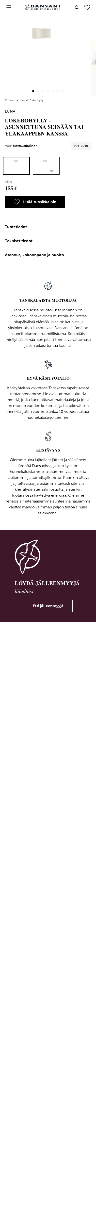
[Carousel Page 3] (43, 91)
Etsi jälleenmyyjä (48, 606)
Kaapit (24, 100)
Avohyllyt (38, 100)
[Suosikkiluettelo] (87, 7)
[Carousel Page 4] (48, 91)
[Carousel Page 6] (58, 91)
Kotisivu (10, 100)
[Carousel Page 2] (38, 91)
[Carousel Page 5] (53, 91)
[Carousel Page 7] (63, 91)
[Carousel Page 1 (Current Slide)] (33, 91)
